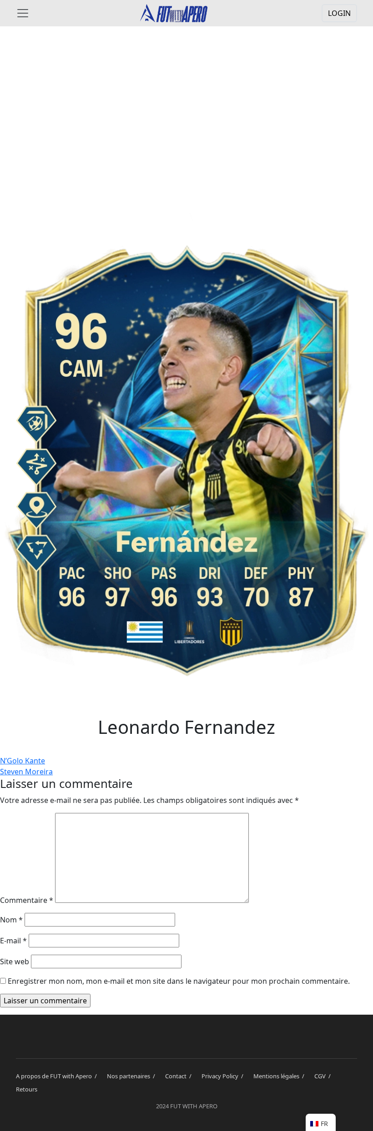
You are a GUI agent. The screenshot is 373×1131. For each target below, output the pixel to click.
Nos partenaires (132, 1076)
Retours (26, 1089)
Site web (14, 962)
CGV (323, 1076)
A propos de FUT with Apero (58, 1076)
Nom (11, 920)
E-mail (13, 941)
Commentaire (26, 900)
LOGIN (339, 13)
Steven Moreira (26, 772)
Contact (179, 1076)
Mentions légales (280, 1076)
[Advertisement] (186, 105)
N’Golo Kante (22, 761)
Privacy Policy (224, 1076)
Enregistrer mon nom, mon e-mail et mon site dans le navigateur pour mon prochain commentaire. (179, 981)
